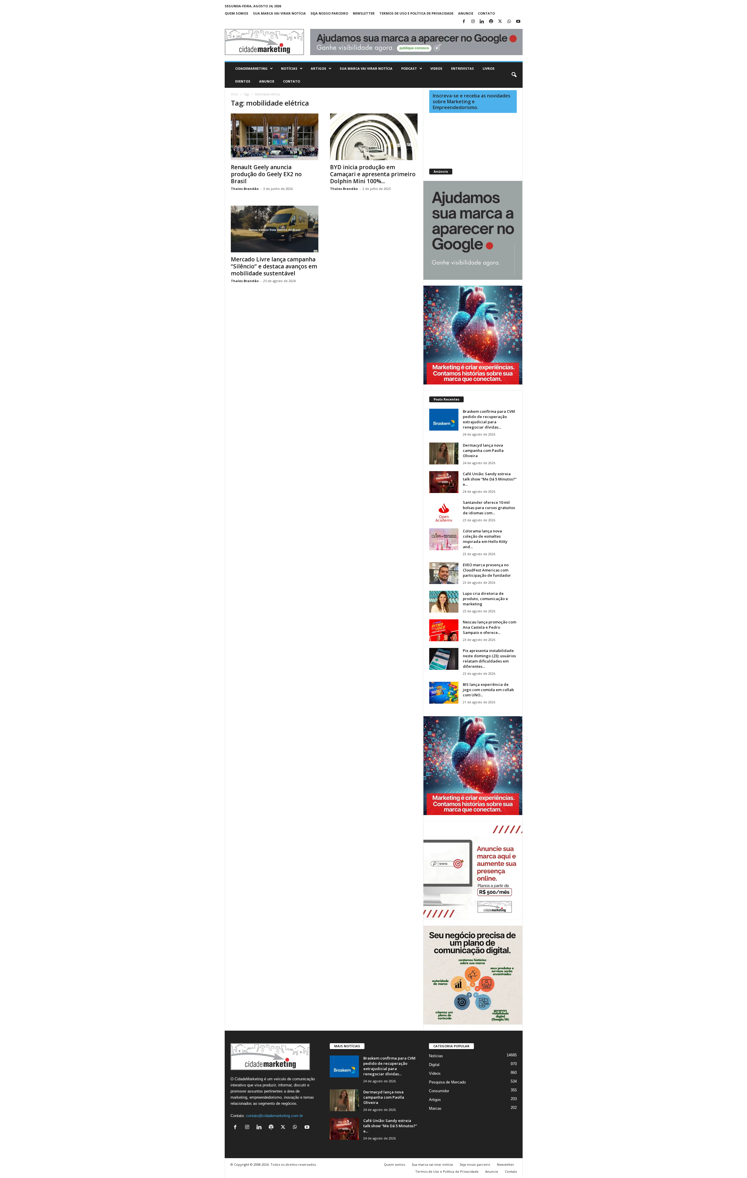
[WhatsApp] (509, 22)
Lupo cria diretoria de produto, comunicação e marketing (485, 599)
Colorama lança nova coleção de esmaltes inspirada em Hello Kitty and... (485, 538)
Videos (436, 68)
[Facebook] (463, 22)
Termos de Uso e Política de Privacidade (416, 13)
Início (234, 94)
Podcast (409, 68)
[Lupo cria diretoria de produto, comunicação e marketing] (443, 602)
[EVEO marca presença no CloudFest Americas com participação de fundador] (443, 573)
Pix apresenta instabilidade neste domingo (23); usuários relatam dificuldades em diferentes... (489, 658)
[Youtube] (518, 22)
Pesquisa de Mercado (447, 1082)
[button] (513, 75)
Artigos (318, 68)
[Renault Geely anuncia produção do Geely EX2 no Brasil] (274, 136)
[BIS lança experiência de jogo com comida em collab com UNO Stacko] (443, 693)
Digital (434, 1064)
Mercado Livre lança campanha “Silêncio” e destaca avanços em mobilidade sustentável (274, 266)
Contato (486, 13)
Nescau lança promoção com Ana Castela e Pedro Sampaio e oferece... (489, 627)
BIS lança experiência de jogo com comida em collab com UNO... (488, 690)
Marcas (435, 1108)
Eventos (242, 81)
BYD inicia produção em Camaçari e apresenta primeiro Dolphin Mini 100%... (373, 174)
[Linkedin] (482, 22)
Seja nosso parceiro (329, 13)
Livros (489, 68)
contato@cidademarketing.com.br (274, 1116)
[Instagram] (473, 22)
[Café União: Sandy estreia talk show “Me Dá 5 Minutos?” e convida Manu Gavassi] (443, 482)
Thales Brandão (245, 188)
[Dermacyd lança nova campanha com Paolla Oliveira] (443, 453)
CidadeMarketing (251, 68)
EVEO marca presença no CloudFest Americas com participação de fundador (487, 570)
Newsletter (364, 13)
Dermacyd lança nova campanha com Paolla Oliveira (483, 450)
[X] (500, 22)
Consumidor (439, 1091)
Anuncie (465, 13)
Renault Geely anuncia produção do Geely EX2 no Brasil (266, 174)
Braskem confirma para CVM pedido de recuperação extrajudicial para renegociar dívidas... (489, 419)
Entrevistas (462, 68)
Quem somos (236, 13)
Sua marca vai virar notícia (279, 13)
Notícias (289, 68)
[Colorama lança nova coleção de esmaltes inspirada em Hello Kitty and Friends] (443, 539)
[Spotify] (491, 22)
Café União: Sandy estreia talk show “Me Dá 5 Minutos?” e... (489, 479)
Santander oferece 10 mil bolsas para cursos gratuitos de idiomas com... (489, 507)
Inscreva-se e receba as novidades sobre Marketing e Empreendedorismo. (471, 101)
